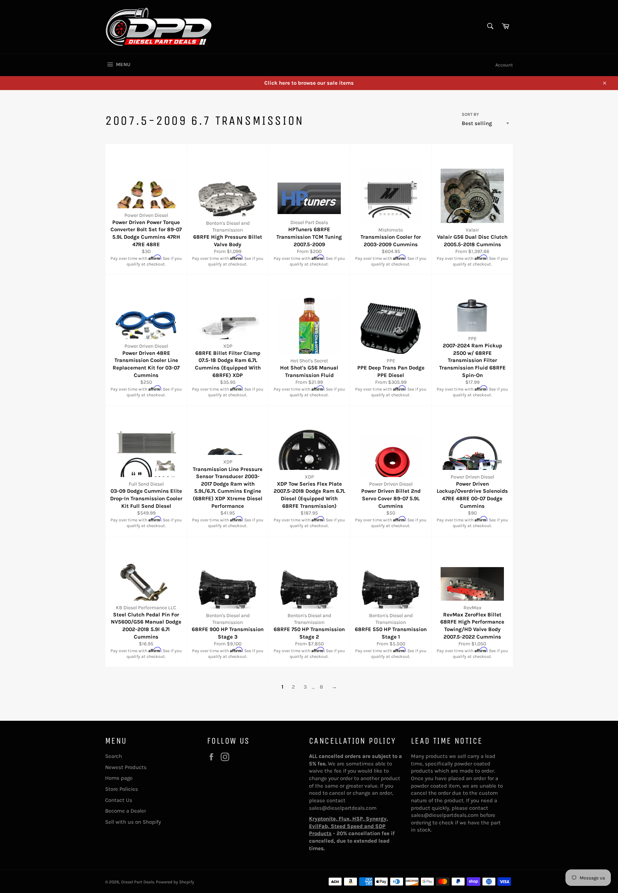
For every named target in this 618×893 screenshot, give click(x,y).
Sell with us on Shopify (133, 822)
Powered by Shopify (175, 881)
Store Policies (121, 789)
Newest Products (126, 767)
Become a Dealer (125, 811)
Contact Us (118, 800)
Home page (119, 778)
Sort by (470, 114)
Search (113, 756)
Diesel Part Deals (137, 881)
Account (504, 65)
